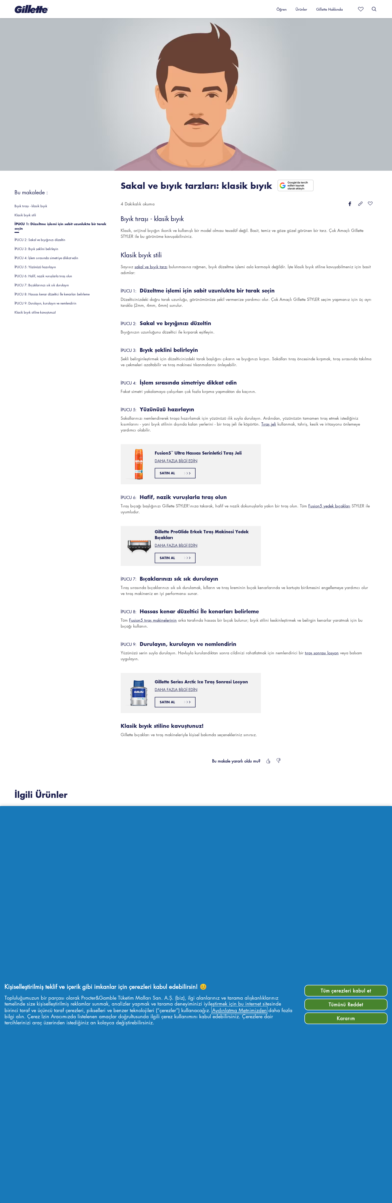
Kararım (346, 1018)
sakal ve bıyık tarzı (151, 266)
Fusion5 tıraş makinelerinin (153, 620)
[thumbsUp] (267, 761)
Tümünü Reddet (346, 1004)
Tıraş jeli (268, 424)
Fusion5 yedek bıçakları (329, 506)
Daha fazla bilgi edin (176, 460)
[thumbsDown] (279, 761)
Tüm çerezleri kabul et (346, 990)
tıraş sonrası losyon (322, 652)
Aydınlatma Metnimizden (239, 1010)
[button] (32, 9)
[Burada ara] (374, 9)
